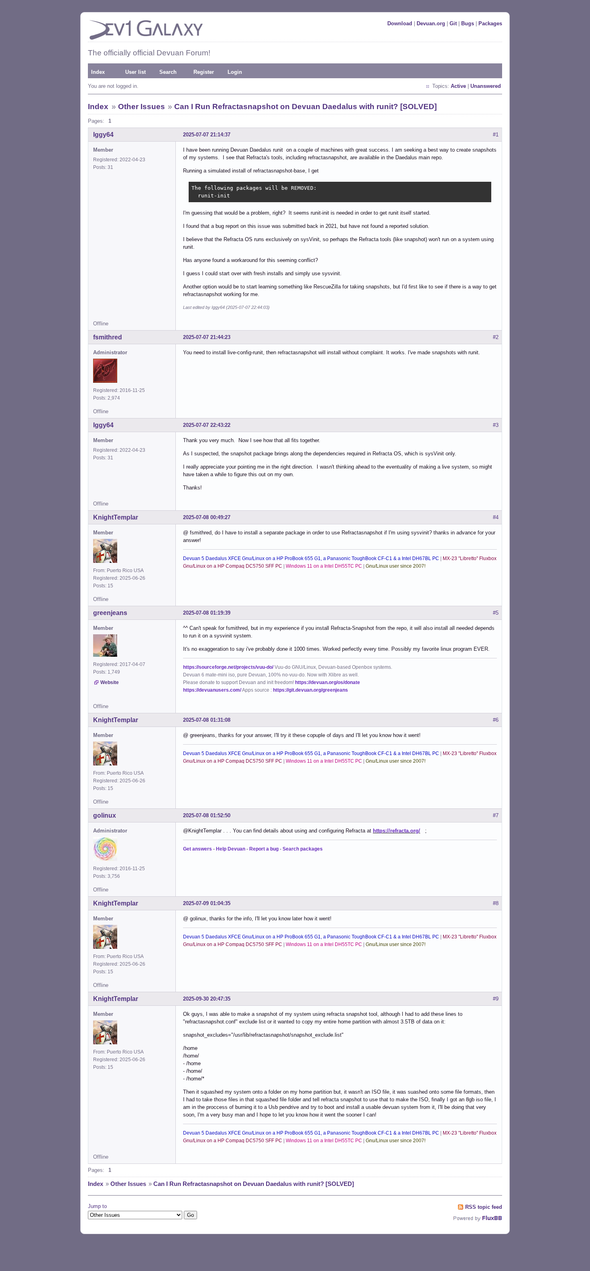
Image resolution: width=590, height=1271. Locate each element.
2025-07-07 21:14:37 (206, 135)
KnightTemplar (115, 517)
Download (399, 23)
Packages (490, 23)
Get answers (197, 849)
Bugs (467, 23)
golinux (104, 815)
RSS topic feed (483, 1207)
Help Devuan (230, 849)
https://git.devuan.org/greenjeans (310, 690)
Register (203, 72)
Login (235, 72)
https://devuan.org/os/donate (327, 682)
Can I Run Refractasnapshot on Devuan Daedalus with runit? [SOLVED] (305, 106)
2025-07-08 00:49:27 (206, 517)
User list (135, 72)
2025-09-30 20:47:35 (206, 999)
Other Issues (141, 106)
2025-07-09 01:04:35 (206, 903)
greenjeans (110, 612)
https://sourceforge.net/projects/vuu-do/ (228, 667)
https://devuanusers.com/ (212, 690)
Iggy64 (103, 134)
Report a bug (264, 849)
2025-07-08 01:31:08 (206, 720)
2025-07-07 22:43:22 (206, 425)
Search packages (303, 849)
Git (453, 23)
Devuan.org (431, 23)
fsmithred (107, 337)
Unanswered (485, 86)
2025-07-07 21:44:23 (206, 337)
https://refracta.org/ (396, 831)
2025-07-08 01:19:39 (206, 613)
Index (98, 72)
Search (168, 72)
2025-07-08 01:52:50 (206, 815)
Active (458, 86)
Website (109, 682)
